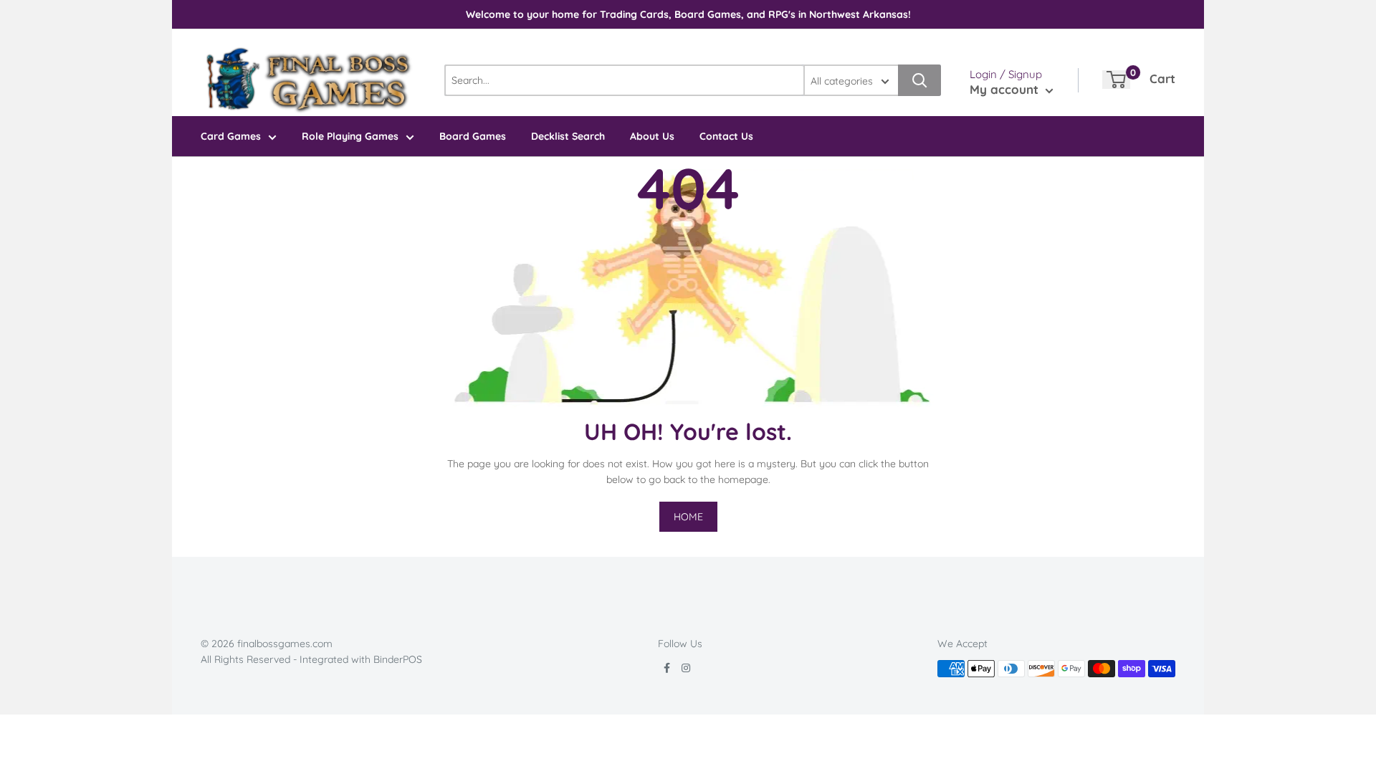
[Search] (919, 80)
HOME (688, 516)
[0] (1116, 79)
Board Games (472, 136)
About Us (652, 136)
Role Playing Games (350, 136)
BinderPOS (397, 659)
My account (1006, 89)
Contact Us (726, 136)
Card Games (231, 136)
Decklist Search (568, 136)
